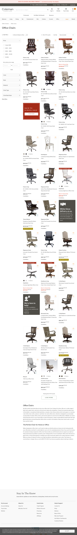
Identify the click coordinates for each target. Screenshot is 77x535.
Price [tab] (4, 40)
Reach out (26, 312)
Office (57, 19)
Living (11, 19)
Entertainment (30, 19)
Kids (38, 19)
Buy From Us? (22, 508)
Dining (17, 19)
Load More (49, 397)
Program (40, 506)
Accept (67, 531)
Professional (26, 15)
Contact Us (72, 4)
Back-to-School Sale (63, 64)
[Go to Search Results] (48, 10)
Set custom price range (8, 62)
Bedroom (4, 19)
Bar (22, 19)
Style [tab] (4, 80)
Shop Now (31, 113)
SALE (67, 19)
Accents (51, 19)
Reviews (58, 520)
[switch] (26, 35)
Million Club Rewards (39, 15)
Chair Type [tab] (6, 90)
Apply (11, 69)
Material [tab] (5, 85)
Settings (5, 506)
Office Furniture (5, 23)
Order (4, 508)
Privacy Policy (33, 532)
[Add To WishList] (38, 40)
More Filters (4, 99)
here (51, 532)
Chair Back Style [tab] (7, 95)
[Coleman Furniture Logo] (7, 11)
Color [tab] (4, 75)
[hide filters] (5, 34)
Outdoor (44, 19)
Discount (41, 508)
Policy (57, 513)
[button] (51, 10)
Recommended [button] (63, 34)
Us (20, 506)
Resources (51, 15)
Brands (73, 19)
